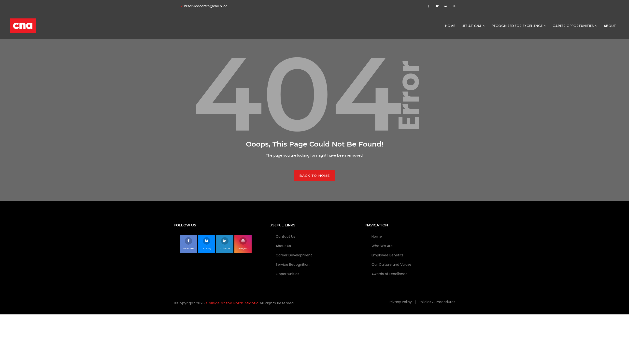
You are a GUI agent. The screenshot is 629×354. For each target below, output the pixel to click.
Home (450, 25)
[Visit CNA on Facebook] (429, 6)
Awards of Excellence (390, 273)
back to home (314, 175)
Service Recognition (293, 264)
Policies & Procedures (437, 301)
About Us (283, 245)
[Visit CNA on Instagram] (454, 6)
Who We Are (382, 245)
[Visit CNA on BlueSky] (438, 6)
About (610, 25)
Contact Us (285, 236)
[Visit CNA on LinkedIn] (446, 6)
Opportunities (287, 273)
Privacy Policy (400, 301)
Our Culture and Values (392, 264)
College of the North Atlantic (233, 303)
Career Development (294, 255)
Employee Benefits (387, 255)
